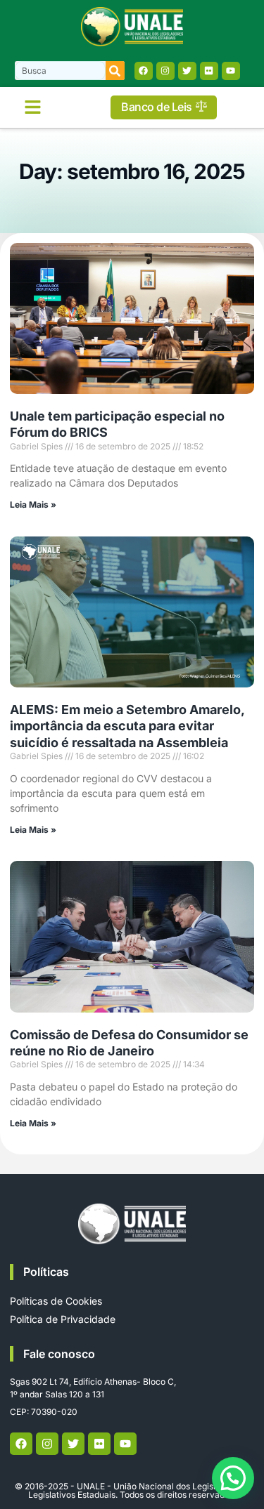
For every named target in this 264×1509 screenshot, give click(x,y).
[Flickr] (209, 71)
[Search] (115, 70)
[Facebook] (143, 71)
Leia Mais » (33, 504)
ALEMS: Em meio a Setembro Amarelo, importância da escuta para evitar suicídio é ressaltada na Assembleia (127, 726)
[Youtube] (231, 71)
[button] (33, 107)
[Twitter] (187, 71)
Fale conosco (59, 1354)
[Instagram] (165, 71)
